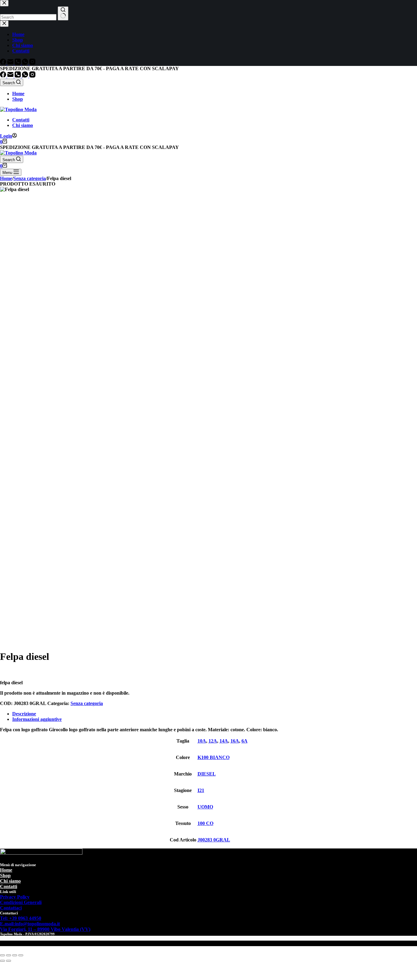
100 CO (205, 823)
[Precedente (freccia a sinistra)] (2, 961)
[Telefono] (18, 75)
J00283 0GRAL (214, 839)
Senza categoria (87, 703)
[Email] (11, 75)
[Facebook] (3, 75)
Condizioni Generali (21, 902)
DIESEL (207, 773)
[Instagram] (32, 75)
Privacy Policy (15, 896)
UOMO (205, 806)
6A (244, 740)
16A (234, 740)
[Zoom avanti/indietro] (2, 955)
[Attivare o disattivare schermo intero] (8, 955)
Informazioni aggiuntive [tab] (37, 719)
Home (18, 93)
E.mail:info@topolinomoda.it (30, 923)
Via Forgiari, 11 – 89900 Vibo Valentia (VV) (45, 929)
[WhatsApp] (25, 75)
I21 (201, 790)
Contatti (20, 119)
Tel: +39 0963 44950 (20, 918)
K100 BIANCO (214, 757)
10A (202, 740)
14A (223, 740)
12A (213, 740)
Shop (17, 99)
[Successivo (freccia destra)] (8, 961)
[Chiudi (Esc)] (20, 955)
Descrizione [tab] (24, 713)
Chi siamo (22, 125)
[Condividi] (14, 955)
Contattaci (11, 907)
